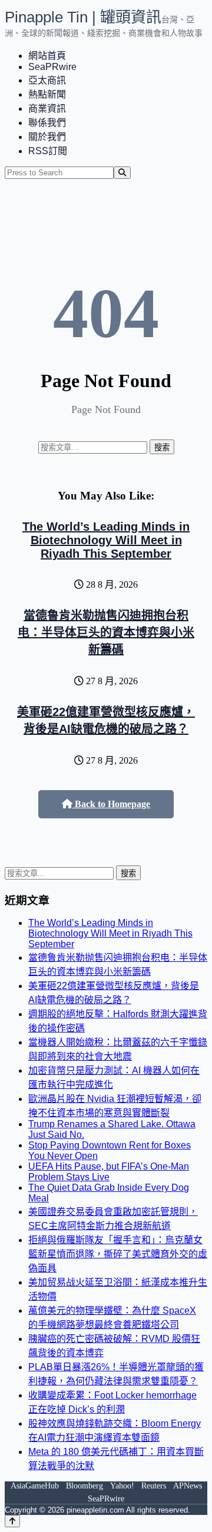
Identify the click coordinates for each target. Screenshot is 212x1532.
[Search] (122, 172)
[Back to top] (12, 1521)
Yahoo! (122, 1485)
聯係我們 (47, 123)
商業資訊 (47, 109)
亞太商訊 (47, 80)
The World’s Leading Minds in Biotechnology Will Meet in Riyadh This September (106, 540)
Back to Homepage (111, 804)
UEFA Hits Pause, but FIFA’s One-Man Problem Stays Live (108, 1171)
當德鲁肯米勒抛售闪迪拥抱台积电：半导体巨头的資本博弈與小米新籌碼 (106, 632)
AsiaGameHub (35, 1485)
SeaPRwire (52, 67)
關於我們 (47, 137)
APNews (187, 1485)
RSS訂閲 (47, 151)
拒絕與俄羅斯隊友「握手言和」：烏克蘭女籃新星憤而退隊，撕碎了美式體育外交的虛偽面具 (117, 1254)
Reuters (153, 1485)
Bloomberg (84, 1485)
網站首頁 (47, 56)
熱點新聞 (47, 94)
